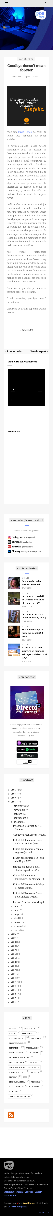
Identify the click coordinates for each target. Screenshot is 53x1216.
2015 (13, 958)
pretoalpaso (27, 1033)
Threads (19, 1192)
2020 (13, 938)
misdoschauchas (16, 1038)
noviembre (19, 810)
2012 (13, 970)
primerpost (14, 1092)
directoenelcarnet (17, 1043)
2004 (13, 1002)
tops (25, 1077)
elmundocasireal (16, 1072)
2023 (13, 802)
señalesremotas (16, 1053)
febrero (18, 926)
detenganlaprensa (17, 1082)
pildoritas (35, 1082)
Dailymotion (10, 1195)
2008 (13, 986)
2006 (13, 994)
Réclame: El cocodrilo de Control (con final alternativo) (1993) (33, 599)
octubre (18, 814)
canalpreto (26, 59)
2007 (13, 990)
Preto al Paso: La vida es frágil (28, 902)
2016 (13, 954)
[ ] (12, 400)
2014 (13, 962)
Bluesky (38, 1192)
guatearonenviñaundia (19, 1058)
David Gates (25, 132)
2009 (13, 982)
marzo (17, 922)
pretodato (34, 1063)
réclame (12, 1029)
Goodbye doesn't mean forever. (29, 834)
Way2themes (29, 1203)
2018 (13, 946)
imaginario (34, 1053)
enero (17, 930)
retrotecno (14, 1048)
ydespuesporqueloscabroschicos (24, 1067)
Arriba (43, 1213)
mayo (17, 914)
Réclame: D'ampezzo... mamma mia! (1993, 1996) (34, 633)
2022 (13, 934)
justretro (34, 1072)
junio (16, 910)
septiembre (20, 818)
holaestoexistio (16, 1063)
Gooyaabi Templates (17, 1207)
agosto (17, 822)
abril (16, 918)
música (12, 1033)
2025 (13, 794)
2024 (13, 798)
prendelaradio (32, 1048)
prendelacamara (16, 1087)
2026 (13, 790)
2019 (13, 942)
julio (16, 906)
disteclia (13, 1077)
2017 (13, 950)
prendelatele (29, 1029)
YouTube (29, 1192)
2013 (13, 966)
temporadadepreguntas (19, 1097)
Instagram (9, 1192)
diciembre (19, 806)
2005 (13, 998)
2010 (13, 978)
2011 (13, 974)
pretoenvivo (34, 1087)
